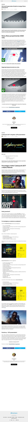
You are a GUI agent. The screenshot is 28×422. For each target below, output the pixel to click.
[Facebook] (18, 420)
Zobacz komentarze (14, 127)
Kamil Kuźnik (14, 122)
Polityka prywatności (14, 418)
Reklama (13, 417)
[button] (24, 1)
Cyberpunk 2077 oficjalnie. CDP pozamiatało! (13, 63)
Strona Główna (5, 417)
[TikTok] (10, 420)
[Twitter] (14, 420)
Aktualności (3, 4)
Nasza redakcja (9, 417)
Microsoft (18, 41)
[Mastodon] (16, 420)
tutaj (5, 307)
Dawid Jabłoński (14, 358)
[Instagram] (13, 420)
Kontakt (16, 417)
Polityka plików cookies (21, 417)
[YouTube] (11, 420)
